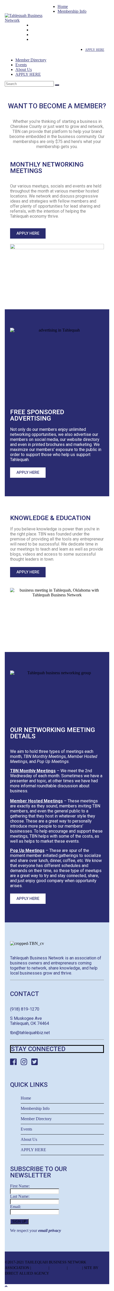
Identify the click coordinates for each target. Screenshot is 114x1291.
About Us (23, 69)
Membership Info (72, 11)
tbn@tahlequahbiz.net (30, 1032)
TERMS (75, 1268)
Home (63, 6)
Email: (15, 1206)
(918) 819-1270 (24, 1009)
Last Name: (19, 1196)
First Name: (20, 1186)
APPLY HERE (28, 74)
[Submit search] (57, 85)
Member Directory (30, 60)
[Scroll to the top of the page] (6, 1286)
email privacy (49, 1230)
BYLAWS (58, 1268)
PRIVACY (39, 1268)
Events (21, 64)
